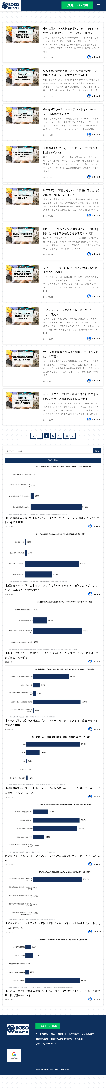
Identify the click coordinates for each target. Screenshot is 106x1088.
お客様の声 (74, 1033)
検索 (97, 450)
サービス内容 (42, 1033)
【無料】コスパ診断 (77, 5)
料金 (53, 1033)
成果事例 (62, 1033)
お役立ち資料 (42, 1038)
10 (59, 436)
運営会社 (79, 1038)
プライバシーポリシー (46, 1043)
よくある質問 (88, 1033)
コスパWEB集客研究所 (61, 1038)
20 (66, 436)
